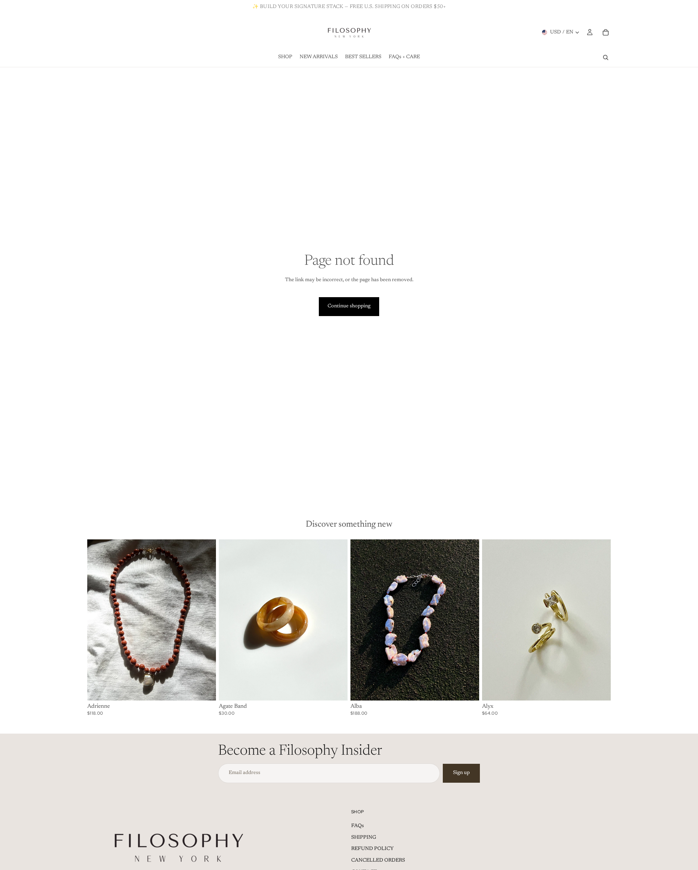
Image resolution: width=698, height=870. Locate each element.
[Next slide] (205, 620)
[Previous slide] (98, 620)
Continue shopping (349, 306)
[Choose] (336, 689)
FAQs (357, 826)
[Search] (606, 57)
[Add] (204, 689)
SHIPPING (363, 837)
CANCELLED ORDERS (378, 860)
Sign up (461, 772)
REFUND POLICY (372, 848)
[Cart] (606, 32)
